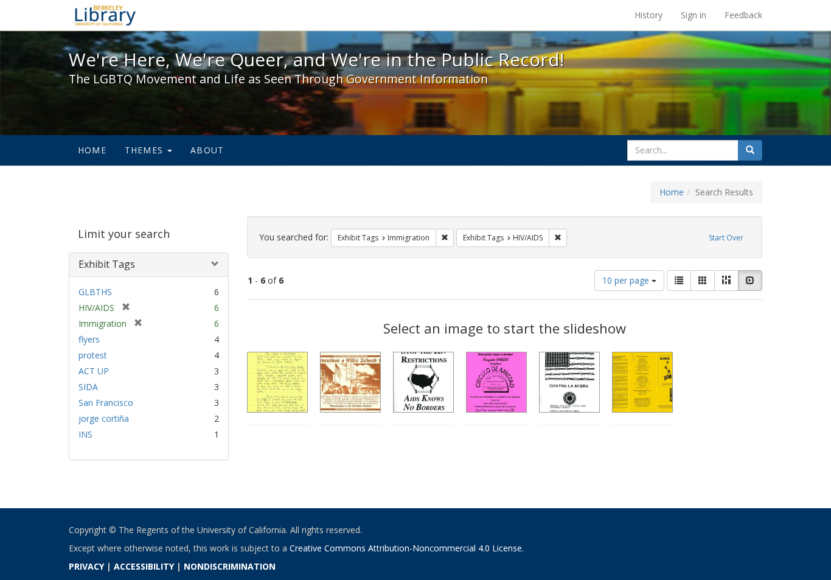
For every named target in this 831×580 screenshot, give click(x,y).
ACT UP (93, 371)
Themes (145, 150)
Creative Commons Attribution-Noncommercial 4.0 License (406, 548)
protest (92, 355)
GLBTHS (95, 292)
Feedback (743, 15)
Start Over (726, 237)
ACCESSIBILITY (144, 566)
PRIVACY (86, 566)
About (207, 150)
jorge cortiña (103, 418)
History (648, 15)
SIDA (88, 387)
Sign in (693, 15)
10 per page (627, 280)
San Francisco (105, 402)
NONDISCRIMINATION (230, 566)
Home (92, 150)
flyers (89, 339)
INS (85, 434)
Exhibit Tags (106, 264)
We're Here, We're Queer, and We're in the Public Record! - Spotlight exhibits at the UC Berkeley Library (105, 15)
